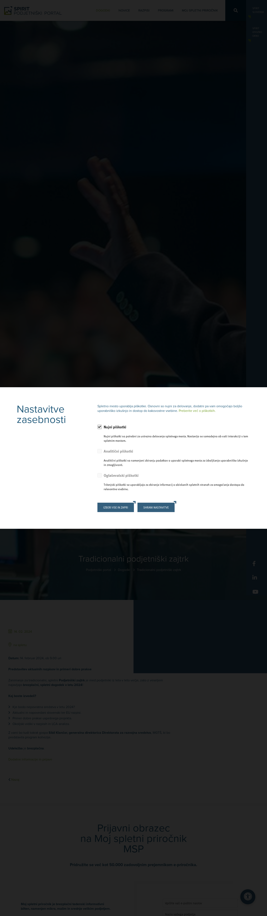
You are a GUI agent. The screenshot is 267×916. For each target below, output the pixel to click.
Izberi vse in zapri (115, 507)
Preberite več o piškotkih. (197, 411)
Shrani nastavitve (156, 507)
